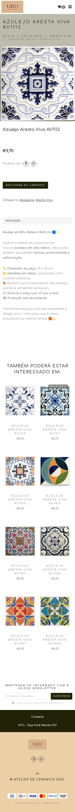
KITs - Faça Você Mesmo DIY (37, 725)
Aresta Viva (61, 36)
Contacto (37, 717)
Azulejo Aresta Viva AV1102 (20, 499)
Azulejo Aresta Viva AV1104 (55, 569)
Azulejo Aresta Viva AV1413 (55, 499)
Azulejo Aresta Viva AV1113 (20, 429)
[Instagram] (33, 759)
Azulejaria (31, 36)
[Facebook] (26, 163)
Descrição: (13, 221)
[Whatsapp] (41, 759)
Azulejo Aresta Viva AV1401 (20, 639)
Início (8, 36)
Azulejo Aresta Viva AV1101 (20, 569)
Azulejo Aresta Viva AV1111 (55, 429)
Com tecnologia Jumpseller (37, 803)
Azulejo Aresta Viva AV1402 (55, 639)
